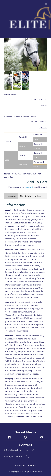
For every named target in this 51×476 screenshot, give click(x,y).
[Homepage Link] (25, 19)
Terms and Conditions (25, 465)
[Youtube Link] (42, 437)
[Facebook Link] (9, 437)
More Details (25, 196)
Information (11, 196)
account (29, 187)
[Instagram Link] (25, 437)
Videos (38, 196)
